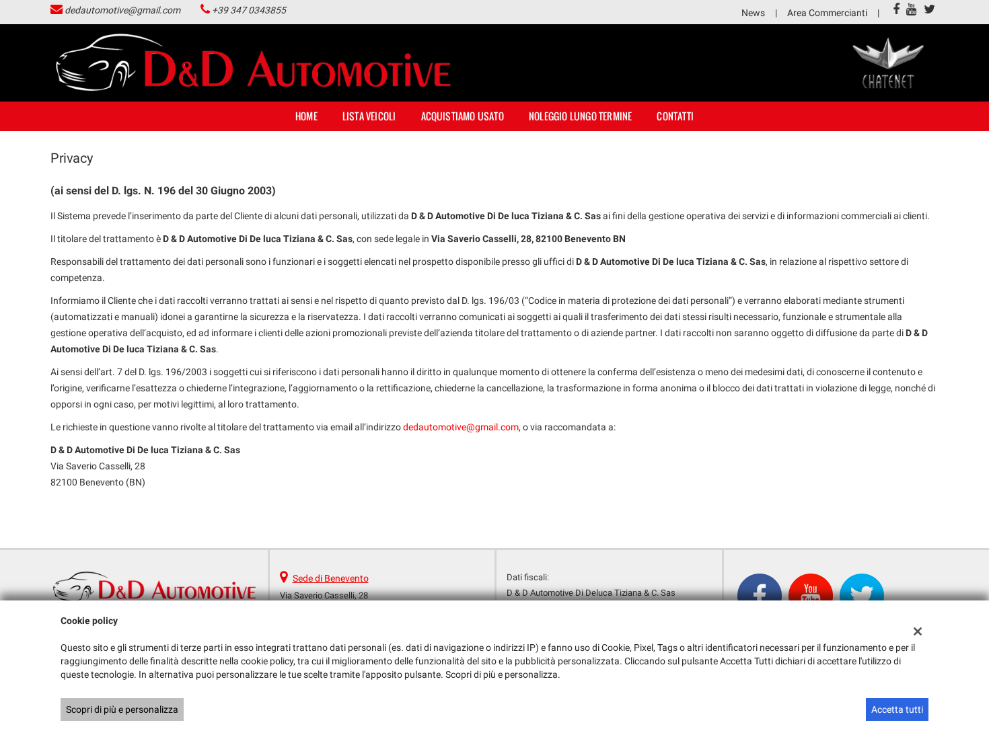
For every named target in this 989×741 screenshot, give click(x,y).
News (753, 12)
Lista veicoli (369, 116)
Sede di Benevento (331, 578)
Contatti (675, 116)
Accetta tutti (897, 709)
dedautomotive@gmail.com (122, 10)
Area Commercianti (827, 12)
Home (306, 116)
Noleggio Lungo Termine (580, 116)
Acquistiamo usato (462, 116)
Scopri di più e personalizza (122, 709)
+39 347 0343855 (249, 10)
